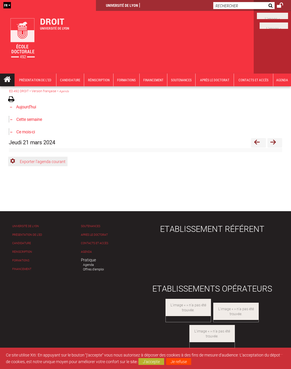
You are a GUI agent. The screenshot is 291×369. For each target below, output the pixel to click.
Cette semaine (29, 119)
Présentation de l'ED (27, 235)
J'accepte (151, 361)
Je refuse (179, 361)
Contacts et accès (94, 243)
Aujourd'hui (26, 106)
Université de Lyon (122, 5)
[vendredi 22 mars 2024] (274, 142)
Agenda (86, 252)
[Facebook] (272, 15)
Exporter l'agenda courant (42, 161)
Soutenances (90, 226)
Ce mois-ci (25, 131)
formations (20, 260)
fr (6, 5)
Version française (44, 91)
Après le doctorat (94, 235)
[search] (244, 5)
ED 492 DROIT (19, 91)
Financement (21, 269)
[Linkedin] (274, 25)
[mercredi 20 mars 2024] (258, 142)
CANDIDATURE (21, 243)
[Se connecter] (283, 6)
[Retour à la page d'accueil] (48, 37)
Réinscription (22, 252)
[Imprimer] (13, 100)
